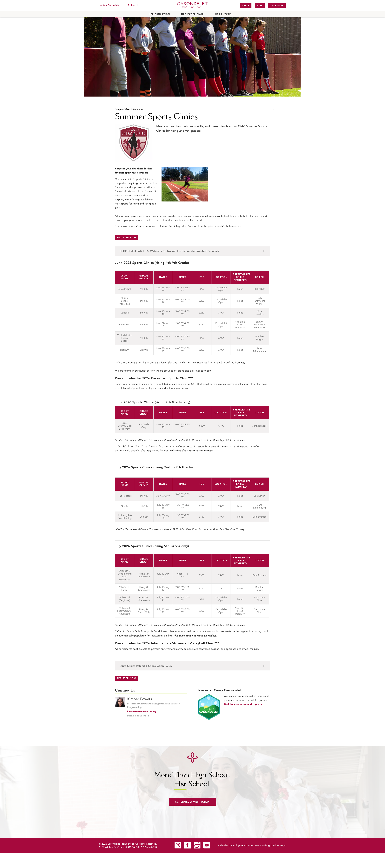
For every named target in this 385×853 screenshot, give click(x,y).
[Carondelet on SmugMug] (197, 847)
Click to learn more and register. (243, 704)
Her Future (223, 14)
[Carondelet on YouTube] (206, 847)
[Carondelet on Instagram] (177, 847)
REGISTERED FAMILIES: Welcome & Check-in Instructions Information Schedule (169, 251)
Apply (245, 5)
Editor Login (279, 845)
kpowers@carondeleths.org (141, 711)
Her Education (159, 14)
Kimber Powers (139, 699)
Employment (238, 845)
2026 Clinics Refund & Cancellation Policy (146, 666)
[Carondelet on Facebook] (187, 847)
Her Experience (192, 14)
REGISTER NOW (126, 237)
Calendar (277, 5)
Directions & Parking (259, 845)
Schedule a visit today (192, 802)
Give (260, 5)
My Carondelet (111, 5)
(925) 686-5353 (149, 847)
